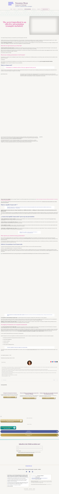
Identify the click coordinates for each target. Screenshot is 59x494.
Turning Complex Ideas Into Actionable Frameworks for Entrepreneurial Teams (48, 393)
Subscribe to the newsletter (25, 455)
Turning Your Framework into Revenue (9, 393)
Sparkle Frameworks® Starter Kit (32, 349)
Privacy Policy (32, 452)
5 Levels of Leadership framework (18, 137)
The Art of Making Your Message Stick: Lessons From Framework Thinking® (29, 393)
